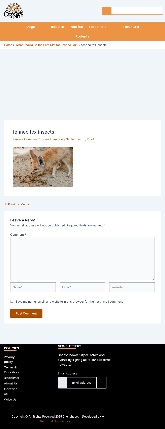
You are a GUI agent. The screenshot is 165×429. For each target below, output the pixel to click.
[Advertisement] (82, 91)
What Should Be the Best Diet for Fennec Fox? (46, 45)
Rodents (82, 36)
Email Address (68, 373)
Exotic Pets (97, 26)
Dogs (30, 26)
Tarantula (131, 26)
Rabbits (57, 26)
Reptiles (76, 26)
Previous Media (16, 204)
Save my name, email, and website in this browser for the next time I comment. (70, 301)
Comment (18, 234)
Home (8, 45)
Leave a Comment (25, 139)
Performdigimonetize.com (57, 421)
